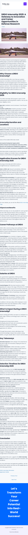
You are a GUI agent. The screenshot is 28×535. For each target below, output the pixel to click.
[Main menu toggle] (25, 3)
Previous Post (14, 475)
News (3, 26)
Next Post (14, 479)
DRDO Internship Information (7, 470)
